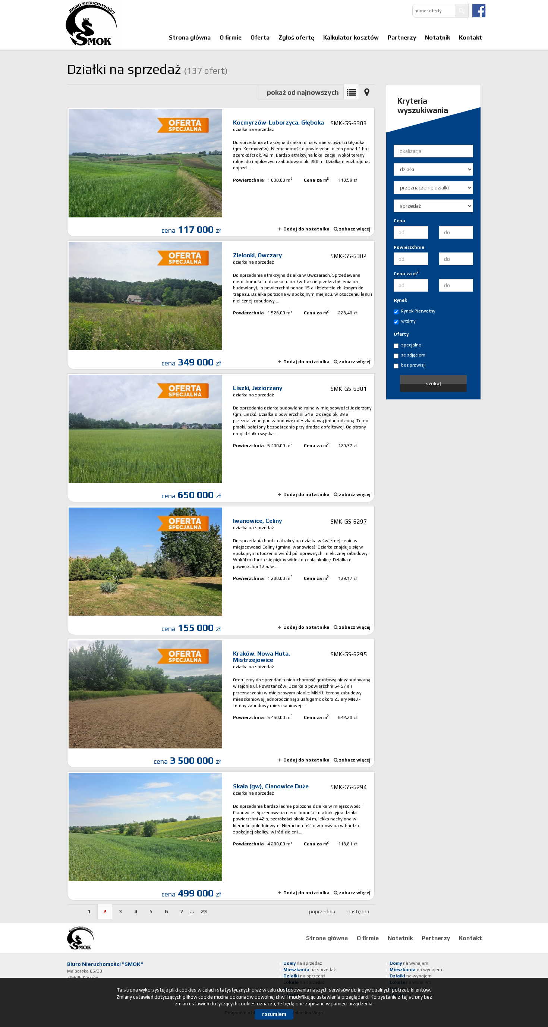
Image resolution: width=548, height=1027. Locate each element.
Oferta (260, 37)
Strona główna (190, 37)
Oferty (401, 334)
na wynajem (409, 963)
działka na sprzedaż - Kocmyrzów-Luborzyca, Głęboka (220, 172)
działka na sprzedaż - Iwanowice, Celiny (220, 570)
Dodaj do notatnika (306, 229)
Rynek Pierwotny (418, 311)
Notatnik (437, 37)
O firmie (231, 37)
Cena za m (406, 273)
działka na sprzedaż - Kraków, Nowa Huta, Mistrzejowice (220, 703)
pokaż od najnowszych (303, 92)
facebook (479, 11)
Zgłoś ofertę (296, 37)
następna (358, 911)
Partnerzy (402, 37)
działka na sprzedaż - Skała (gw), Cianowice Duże (220, 836)
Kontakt (470, 37)
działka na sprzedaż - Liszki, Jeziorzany (220, 438)
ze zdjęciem (413, 355)
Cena (399, 220)
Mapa (367, 92)
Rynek (400, 300)
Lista (351, 92)
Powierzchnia (409, 247)
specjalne (411, 345)
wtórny (408, 321)
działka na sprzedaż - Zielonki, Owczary (220, 305)
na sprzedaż (302, 963)
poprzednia (322, 911)
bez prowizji (413, 365)
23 (204, 911)
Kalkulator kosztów (351, 37)
